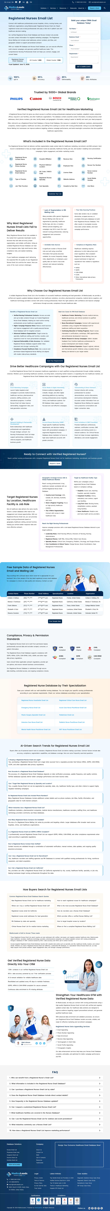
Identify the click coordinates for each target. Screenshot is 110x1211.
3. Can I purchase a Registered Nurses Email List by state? (32, 1089)
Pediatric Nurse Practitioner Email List (72, 722)
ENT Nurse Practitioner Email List (70, 729)
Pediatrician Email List (66, 715)
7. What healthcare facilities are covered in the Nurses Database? (34, 1113)
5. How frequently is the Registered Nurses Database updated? (33, 1101)
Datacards (73, 8)
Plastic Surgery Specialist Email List (33, 715)
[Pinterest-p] (98, 1208)
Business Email (74, 37)
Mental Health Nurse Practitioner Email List (35, 729)
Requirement (73, 53)
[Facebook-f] (92, 1208)
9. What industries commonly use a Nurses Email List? (30, 1124)
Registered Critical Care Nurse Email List (73, 700)
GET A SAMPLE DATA (84, 66)
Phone (71, 45)
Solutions (43, 8)
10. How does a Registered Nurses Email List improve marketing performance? (39, 1130)
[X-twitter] (102, 1208)
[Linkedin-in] (89, 1208)
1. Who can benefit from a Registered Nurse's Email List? (31, 1078)
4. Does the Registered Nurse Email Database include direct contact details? (38, 1095)
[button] (104, 8)
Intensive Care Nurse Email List (32, 722)
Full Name (72, 28)
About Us (81, 8)
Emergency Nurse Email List (30, 707)
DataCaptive (38, 1207)
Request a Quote (94, 8)
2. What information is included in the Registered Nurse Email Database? (37, 1083)
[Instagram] (95, 1208)
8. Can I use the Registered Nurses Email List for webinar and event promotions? (40, 1119)
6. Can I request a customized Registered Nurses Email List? (32, 1107)
